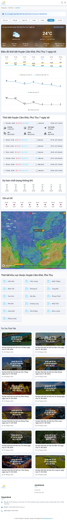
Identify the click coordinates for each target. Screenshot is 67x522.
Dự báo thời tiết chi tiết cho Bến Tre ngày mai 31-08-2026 (49, 446)
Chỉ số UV (7, 198)
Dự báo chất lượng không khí (17, 180)
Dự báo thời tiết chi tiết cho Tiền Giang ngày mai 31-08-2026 (15, 471)
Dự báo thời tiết (39, 492)
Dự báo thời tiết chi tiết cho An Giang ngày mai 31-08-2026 (50, 397)
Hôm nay (5, 20)
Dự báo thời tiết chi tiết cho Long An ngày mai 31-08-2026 (49, 471)
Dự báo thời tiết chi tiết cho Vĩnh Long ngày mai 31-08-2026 (48, 422)
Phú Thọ (11, 8)
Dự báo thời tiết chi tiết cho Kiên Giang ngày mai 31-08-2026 (15, 397)
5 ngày (42, 20)
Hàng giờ (14, 20)
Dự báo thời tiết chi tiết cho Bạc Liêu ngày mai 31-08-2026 (49, 348)
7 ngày (51, 20)
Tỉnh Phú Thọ (43, 14)
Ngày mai (24, 20)
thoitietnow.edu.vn (47, 518)
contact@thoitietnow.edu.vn (16, 507)
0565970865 (14, 510)
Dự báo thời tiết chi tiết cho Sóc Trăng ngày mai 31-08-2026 (15, 373)
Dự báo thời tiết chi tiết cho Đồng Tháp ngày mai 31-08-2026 (15, 422)
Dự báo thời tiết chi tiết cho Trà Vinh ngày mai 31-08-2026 (16, 446)
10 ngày (59, 20)
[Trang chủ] (3, 2)
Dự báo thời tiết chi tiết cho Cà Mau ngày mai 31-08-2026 (16, 348)
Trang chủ (4, 8)
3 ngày (34, 20)
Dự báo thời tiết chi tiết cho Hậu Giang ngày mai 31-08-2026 (48, 373)
